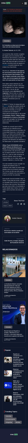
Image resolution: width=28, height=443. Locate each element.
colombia (5, 202)
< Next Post (6, 228)
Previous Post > (20, 238)
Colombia (5, 65)
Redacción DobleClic (11, 295)
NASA (6, 106)
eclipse (5, 205)
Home (4, 9)
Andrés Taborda (8, 50)
